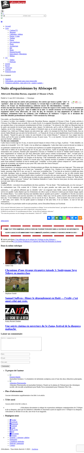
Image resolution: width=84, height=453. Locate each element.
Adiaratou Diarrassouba (18, 383)
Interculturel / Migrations (18, 54)
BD (11, 48)
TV (6, 58)
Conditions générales (17, 441)
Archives (35, 449)
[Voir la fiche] (10, 375)
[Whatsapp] (64, 218)
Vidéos (12, 60)
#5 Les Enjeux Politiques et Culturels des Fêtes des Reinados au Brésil (37, 241)
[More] (80, 218)
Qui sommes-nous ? (12, 408)
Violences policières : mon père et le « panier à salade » (24, 83)
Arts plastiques (15, 42)
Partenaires (13, 439)
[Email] (57, 218)
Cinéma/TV (14, 30)
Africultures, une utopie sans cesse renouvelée (21, 81)
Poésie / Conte (15, 36)
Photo (12, 44)
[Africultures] (13, 9)
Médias (12, 56)
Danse (12, 40)
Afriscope (8, 68)
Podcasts (13, 62)
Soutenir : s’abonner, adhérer (19, 437)
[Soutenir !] (42, 231)
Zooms (7, 64)
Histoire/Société (15, 52)
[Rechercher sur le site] (2, 11)
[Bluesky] (76, 218)
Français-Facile (10, 72)
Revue (7, 66)
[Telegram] (72, 218)
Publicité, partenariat (17, 443)
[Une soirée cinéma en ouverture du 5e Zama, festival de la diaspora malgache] (17, 319)
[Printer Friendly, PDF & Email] (76, 103)
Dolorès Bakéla (15, 377)
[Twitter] (53, 218)
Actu (7, 28)
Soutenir (8, 79)
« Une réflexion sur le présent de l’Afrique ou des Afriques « (35, 239)
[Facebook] (49, 218)
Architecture (14, 46)
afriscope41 (5, 221)
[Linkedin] (60, 218)
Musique (13, 32)
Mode (12, 50)
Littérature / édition (16, 34)
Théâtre (12, 38)
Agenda (8, 70)
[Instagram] (68, 218)
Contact (12, 445)
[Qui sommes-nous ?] (2, 18)
